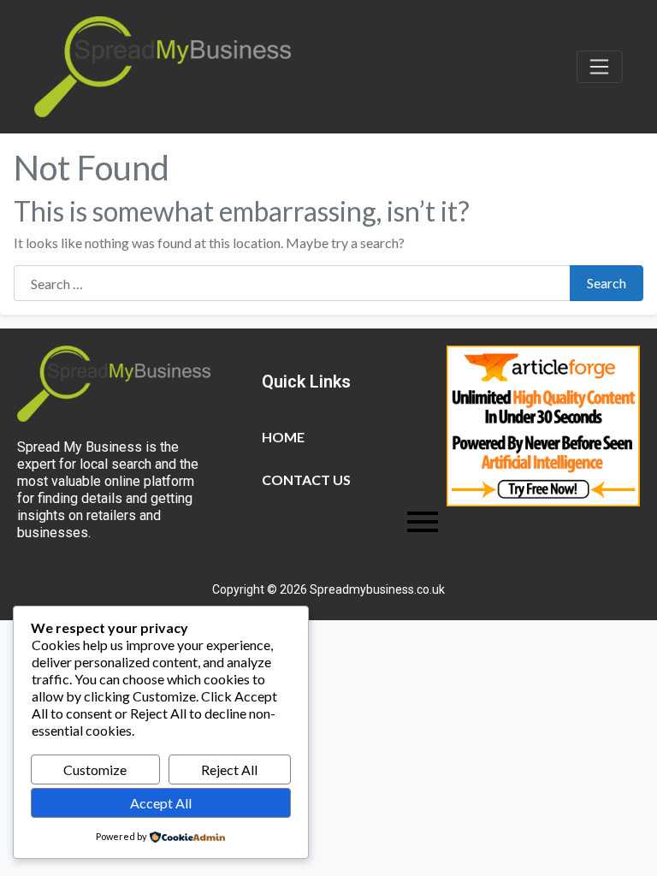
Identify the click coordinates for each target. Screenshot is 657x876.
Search (606, 283)
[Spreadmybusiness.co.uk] (162, 64)
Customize (95, 769)
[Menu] (350, 521)
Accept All (161, 803)
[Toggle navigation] (600, 66)
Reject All (229, 769)
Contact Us (306, 479)
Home (283, 437)
